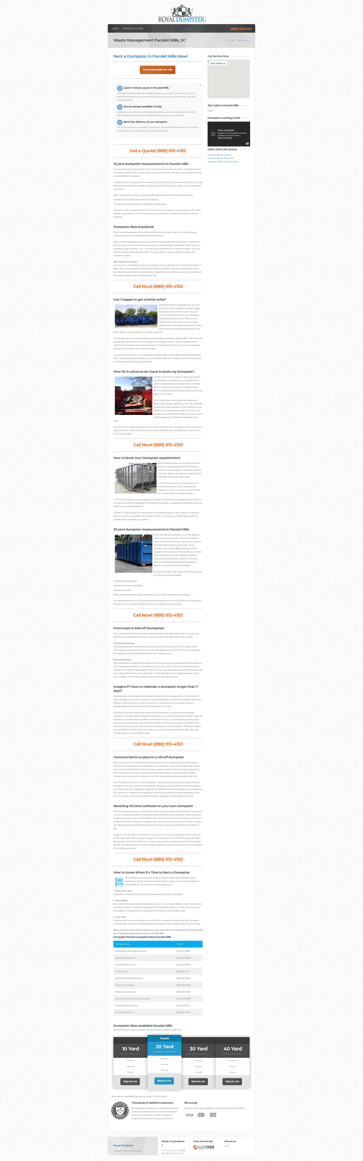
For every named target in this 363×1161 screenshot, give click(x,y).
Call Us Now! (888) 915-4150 (157, 69)
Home (115, 28)
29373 (210, 111)
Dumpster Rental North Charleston (223, 162)
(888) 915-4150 (241, 29)
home (232, 40)
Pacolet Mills (243, 40)
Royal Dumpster (123, 1145)
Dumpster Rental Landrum (219, 155)
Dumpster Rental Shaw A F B (221, 158)
